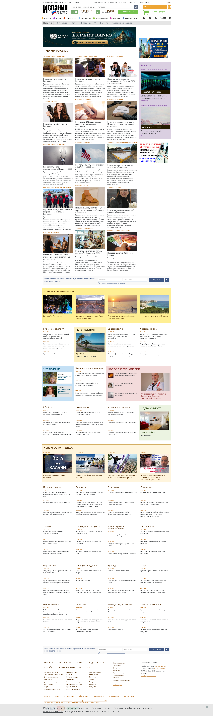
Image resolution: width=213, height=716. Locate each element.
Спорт (143, 565)
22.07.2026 (78, 185)
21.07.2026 (46, 187)
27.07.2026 (110, 142)
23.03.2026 (143, 490)
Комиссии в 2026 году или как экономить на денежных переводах (88, 124)
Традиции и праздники (88, 526)
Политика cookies (66, 701)
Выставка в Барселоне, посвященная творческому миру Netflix (121, 591)
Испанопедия (71, 18)
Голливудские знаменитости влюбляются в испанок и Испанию (152, 355)
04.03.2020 (79, 500)
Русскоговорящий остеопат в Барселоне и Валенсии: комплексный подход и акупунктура (153, 397)
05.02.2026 (79, 578)
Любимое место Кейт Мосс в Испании (56, 502)
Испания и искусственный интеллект (153, 492)
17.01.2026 (143, 529)
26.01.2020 (143, 342)
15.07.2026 (78, 228)
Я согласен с (113, 283)
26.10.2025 (143, 618)
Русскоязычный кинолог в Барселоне (54, 80)
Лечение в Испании (83, 581)
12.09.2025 (46, 510)
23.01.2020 (143, 351)
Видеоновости (115, 329)
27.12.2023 (79, 490)
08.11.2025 (143, 608)
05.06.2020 (143, 332)
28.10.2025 (111, 578)
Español (168, 2)
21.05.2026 (111, 541)
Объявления (86, 18)
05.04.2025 (143, 588)
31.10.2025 (78, 391)
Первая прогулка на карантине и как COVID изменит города (122, 476)
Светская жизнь (148, 329)
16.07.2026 (110, 187)
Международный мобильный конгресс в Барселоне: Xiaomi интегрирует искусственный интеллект (154, 514)
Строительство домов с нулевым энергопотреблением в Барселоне (57, 211)
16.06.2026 (111, 430)
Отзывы (116, 678)
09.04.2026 (79, 608)
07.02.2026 (79, 568)
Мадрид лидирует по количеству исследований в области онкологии (88, 591)
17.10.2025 (143, 627)
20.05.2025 (143, 578)
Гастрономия (147, 526)
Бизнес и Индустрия (53, 329)
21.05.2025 (79, 539)
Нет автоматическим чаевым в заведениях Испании (87, 631)
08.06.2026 (46, 430)
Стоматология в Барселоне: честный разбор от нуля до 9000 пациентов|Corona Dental (56, 336)
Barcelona (144, 101)
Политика (81, 487)
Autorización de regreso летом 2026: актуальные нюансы (88, 413)
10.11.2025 (78, 381)
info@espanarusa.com (148, 676)
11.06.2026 (111, 532)
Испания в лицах (52, 487)
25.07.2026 (46, 144)
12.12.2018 (111, 332)
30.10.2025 (143, 549)
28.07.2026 (78, 142)
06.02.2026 (79, 618)
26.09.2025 (111, 588)
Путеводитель (114, 696)
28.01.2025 (46, 588)
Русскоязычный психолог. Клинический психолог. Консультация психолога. (64, 393)
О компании (112, 2)
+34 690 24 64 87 (86, 11)
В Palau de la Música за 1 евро (118, 571)
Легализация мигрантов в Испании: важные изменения (88, 433)
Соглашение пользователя (52, 701)
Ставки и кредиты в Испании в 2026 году (122, 492)
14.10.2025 (46, 549)
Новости (47, 18)
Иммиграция (82, 407)
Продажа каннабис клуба (52, 354)
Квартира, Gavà (148, 432)
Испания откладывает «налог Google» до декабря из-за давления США (90, 513)
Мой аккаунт (117, 685)
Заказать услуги (158, 11)
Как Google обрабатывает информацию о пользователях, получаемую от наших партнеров (71, 702)
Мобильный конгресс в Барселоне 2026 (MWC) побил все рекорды (154, 503)
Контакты (122, 2)
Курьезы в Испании (150, 605)
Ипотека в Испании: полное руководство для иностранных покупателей (56, 257)
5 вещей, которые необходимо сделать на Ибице (121, 317)
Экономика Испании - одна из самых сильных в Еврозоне (121, 503)
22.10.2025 (79, 529)
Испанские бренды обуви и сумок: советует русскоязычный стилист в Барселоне (90, 210)
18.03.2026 (46, 608)
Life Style (54, 101)
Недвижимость (102, 18)
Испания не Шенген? (115, 630)
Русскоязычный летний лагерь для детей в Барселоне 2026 (88, 252)
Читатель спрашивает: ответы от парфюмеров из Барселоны (55, 413)
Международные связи (120, 605)
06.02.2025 (46, 578)
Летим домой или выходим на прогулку (89, 476)
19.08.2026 (46, 56)
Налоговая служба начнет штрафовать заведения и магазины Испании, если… (89, 394)
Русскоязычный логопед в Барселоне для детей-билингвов (121, 413)
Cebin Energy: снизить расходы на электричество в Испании (126, 374)
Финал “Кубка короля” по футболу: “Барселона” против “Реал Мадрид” (153, 591)
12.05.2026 (143, 568)
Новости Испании (56, 51)
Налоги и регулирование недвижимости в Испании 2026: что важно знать (121, 81)
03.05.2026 (111, 608)
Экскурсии (116, 18)
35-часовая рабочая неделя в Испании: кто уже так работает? (89, 611)
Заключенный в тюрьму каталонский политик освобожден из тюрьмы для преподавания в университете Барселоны (89, 505)
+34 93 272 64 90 (108, 11)
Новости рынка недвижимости (126, 142)
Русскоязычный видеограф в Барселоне (87, 80)
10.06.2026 (79, 410)
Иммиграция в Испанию (121, 680)
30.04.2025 (46, 568)
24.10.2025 (46, 539)
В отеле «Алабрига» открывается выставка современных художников (121, 345)
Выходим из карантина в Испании (54, 476)
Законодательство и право (89, 368)
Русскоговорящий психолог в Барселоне (122, 422)
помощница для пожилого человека (64, 377)
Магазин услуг (131, 18)
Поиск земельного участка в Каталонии (122, 554)
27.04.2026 (111, 618)
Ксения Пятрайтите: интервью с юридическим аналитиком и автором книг (56, 494)
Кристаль (80, 354)
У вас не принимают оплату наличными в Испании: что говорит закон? (89, 374)
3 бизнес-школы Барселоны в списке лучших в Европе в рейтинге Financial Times (56, 592)
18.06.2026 (111, 420)
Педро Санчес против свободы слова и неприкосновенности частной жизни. (89, 621)
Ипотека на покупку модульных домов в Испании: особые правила (122, 535)
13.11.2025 (111, 568)
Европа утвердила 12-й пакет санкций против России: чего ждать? (89, 493)
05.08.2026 (110, 56)
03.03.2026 (143, 510)
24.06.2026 (46, 420)
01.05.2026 (46, 332)
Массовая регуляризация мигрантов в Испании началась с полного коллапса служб (89, 424)
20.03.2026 (111, 551)
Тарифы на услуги (119, 673)
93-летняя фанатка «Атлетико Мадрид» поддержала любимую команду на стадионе (122, 356)
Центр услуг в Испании (71, 2)
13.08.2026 (78, 56)
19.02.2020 (79, 510)
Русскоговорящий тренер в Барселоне (154, 571)
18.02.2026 (46, 618)
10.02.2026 (46, 351)
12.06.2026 (111, 510)
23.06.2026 (111, 410)
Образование (88, 142)
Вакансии (132, 2)
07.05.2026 (79, 420)
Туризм (47, 526)
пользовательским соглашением (116, 283)
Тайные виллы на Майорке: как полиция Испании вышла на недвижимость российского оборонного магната (57, 612)
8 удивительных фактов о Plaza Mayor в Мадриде (89, 317)
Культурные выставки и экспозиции (154, 70)
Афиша (58, 18)
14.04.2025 (79, 549)
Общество (81, 605)
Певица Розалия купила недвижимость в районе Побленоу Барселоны (57, 513)
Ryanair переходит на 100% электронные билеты (53, 533)
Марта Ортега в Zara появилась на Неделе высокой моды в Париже (152, 345)
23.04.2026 (111, 627)
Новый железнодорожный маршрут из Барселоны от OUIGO (57, 542)
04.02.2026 (79, 627)
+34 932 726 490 (160, 666)
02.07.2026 (111, 490)
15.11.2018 (111, 351)
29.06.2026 (46, 410)
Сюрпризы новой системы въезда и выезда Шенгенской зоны (56, 552)
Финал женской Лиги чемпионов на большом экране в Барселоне (153, 582)
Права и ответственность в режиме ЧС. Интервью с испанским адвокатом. (152, 477)
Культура (113, 565)
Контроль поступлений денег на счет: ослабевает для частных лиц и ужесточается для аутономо (56, 346)
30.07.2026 (46, 101)
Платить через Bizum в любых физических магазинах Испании (119, 513)
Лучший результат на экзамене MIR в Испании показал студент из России (56, 582)
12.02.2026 (46, 490)
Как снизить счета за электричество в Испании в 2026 (57, 168)
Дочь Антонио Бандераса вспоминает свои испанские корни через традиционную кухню (153, 336)
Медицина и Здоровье (87, 565)
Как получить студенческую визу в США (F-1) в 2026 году (89, 166)
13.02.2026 (46, 342)
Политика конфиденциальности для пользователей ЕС (90, 701)
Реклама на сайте (144, 2)
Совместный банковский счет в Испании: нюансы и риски (86, 384)
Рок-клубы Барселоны (52, 316)
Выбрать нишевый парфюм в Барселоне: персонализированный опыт (57, 433)
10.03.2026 (78, 371)
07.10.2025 (46, 500)
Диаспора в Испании (58, 56)
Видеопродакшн (100, 2)
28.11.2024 (79, 588)
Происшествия (51, 605)
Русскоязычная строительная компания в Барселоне (120, 166)
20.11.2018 (111, 342)
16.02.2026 (46, 627)
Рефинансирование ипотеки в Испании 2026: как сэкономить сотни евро (120, 124)
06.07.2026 (46, 232)
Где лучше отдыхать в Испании (154, 316)
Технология (146, 487)
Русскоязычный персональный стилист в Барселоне (120, 211)
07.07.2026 (110, 230)
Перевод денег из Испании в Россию (120, 254)
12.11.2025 (46, 529)
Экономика (119, 56)
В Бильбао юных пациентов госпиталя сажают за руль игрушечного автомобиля (121, 336)
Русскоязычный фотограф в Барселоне (55, 125)
